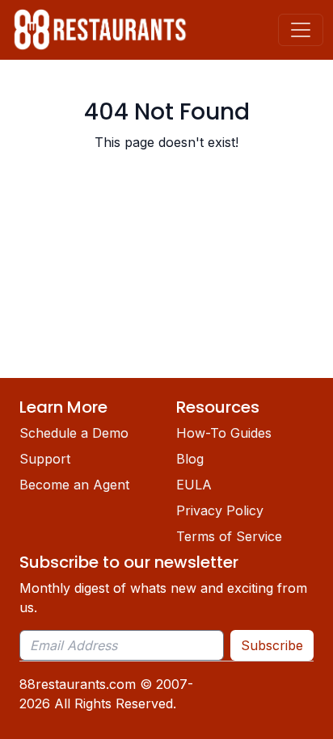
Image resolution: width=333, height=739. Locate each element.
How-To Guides (224, 433)
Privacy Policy (219, 510)
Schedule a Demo (74, 433)
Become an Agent (74, 485)
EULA (194, 485)
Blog (190, 459)
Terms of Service (229, 536)
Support (44, 459)
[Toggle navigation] (300, 30)
